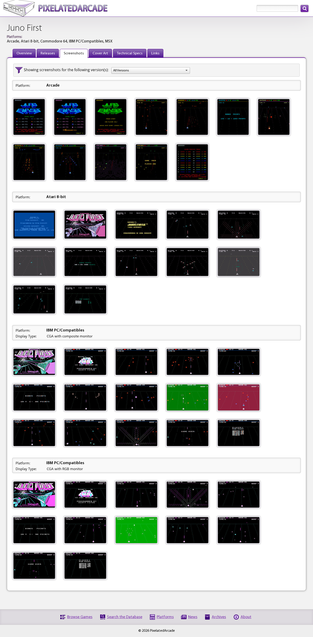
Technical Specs (130, 53)
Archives (219, 617)
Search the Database (124, 617)
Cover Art (100, 53)
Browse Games (79, 617)
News (192, 617)
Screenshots (74, 53)
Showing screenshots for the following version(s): (66, 69)
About (246, 617)
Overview (24, 53)
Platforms (165, 617)
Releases (48, 53)
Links (155, 53)
